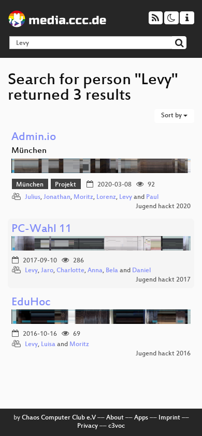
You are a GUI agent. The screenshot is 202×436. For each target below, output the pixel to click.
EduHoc (31, 303)
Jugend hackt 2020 (163, 206)
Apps (141, 418)
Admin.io (33, 137)
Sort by (172, 115)
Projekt (65, 185)
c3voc (116, 426)
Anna (95, 270)
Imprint (169, 418)
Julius (32, 197)
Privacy (87, 426)
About (115, 418)
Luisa (48, 344)
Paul (152, 197)
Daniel (141, 270)
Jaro (47, 270)
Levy (125, 197)
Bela (112, 270)
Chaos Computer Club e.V (59, 418)
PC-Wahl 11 (41, 229)
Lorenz (106, 197)
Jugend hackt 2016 (163, 353)
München (30, 185)
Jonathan (57, 197)
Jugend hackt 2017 (163, 280)
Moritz (83, 197)
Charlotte (70, 270)
